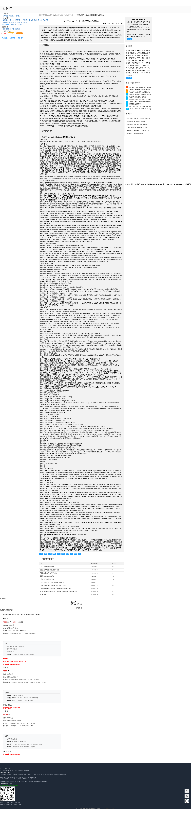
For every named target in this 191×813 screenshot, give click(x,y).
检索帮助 (12, 38)
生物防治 (51, 15)
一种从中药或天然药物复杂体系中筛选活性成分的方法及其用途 (148, 101)
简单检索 (5, 16)
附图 (68, 281)
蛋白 (67, 554)
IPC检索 (17, 22)
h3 (71, 554)
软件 (64, 335)
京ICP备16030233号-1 (109, 808)
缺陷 (119, 176)
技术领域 (29, 778)
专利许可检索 (16, 20)
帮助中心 (26, 770)
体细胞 (103, 383)
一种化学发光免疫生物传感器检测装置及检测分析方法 (145, 90)
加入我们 (15, 770)
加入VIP (3, 33)
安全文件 (147, 118)
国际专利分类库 (5, 781)
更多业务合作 (6, 31)
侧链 (135, 124)
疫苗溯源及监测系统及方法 (47, 576)
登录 (11, 33)
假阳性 (80, 158)
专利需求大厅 (36, 774)
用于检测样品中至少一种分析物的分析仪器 (142, 94)
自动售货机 (130, 133)
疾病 (66, 150)
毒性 (54, 554)
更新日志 (20, 38)
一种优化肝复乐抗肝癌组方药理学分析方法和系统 (53, 585)
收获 (84, 351)
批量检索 (5, 22)
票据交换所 (130, 124)
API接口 (2, 778)
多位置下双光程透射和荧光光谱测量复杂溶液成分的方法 (146, 87)
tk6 (79, 554)
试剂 (60, 83)
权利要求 (45, 61)
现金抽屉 (139, 124)
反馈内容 (73, 602)
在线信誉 (133, 127)
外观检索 (12, 22)
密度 (77, 341)
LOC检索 (24, 22)
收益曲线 (139, 127)
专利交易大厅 (27, 774)
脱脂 (91, 212)
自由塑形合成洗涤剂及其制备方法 (139, 92)
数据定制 (8, 778)
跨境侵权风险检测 (17, 774)
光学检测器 (43, 594)
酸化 (63, 283)
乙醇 (64, 88)
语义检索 (18, 16)
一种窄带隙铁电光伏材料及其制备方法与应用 (52, 582)
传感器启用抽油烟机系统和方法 (48, 573)
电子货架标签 (140, 118)
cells (58, 554)
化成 (65, 152)
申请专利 (45, 781)
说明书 (72, 311)
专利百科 (3, 774)
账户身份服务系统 (138, 133)
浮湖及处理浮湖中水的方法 (137, 97)
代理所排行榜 (38, 781)
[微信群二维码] (187, 791)
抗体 (65, 54)
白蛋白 (102, 76)
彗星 (57, 156)
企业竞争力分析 (15, 781)
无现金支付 (137, 130)
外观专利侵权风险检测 (48, 774)
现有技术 (67, 176)
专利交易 (14, 24)
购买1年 (5, 625)
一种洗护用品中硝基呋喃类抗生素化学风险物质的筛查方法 (55, 588)
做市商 (138, 121)
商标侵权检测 (16, 29)
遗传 (63, 554)
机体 (86, 204)
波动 (93, 528)
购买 (4, 674)
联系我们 (20, 770)
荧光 (103, 54)
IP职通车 (30, 781)
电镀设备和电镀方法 (135, 104)
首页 (40, 15)
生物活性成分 (59, 15)
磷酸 (71, 287)
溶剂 (106, 289)
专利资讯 (14, 778)
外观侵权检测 (7, 29)
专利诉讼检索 (35, 20)
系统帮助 (5, 38)
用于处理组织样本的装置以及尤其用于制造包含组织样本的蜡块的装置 (58, 591)
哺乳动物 (96, 154)
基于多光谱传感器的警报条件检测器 (49, 570)
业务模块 (9, 770)
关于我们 (3, 770)
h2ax (41, 554)
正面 (128, 118)
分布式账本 (133, 118)
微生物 (95, 279)
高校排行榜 (23, 781)
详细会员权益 (7, 705)
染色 (105, 148)
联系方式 (73, 604)
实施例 (57, 241)
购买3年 (11, 625)
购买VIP (20, 24)
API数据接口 (6, 24)
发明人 (106, 186)
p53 (50, 554)
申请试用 (129, 39)
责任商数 (145, 127)
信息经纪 (143, 121)
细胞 (45, 554)
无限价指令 (130, 130)
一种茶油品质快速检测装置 (47, 567)
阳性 (75, 554)
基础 (59, 267)
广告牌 (128, 127)
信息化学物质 (69, 15)
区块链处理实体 (131, 121)
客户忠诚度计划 (145, 130)
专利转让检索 (7, 20)
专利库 (45, 15)
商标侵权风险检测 (60, 774)
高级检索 (12, 16)
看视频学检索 (21, 778)
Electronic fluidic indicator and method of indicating (145, 106)
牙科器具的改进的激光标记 (47, 579)
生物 (79, 21)
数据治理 (145, 124)
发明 (47, 142)
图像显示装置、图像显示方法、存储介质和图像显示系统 (146, 99)
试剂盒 (70, 116)
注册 (19, 33)
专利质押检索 (25, 20)
